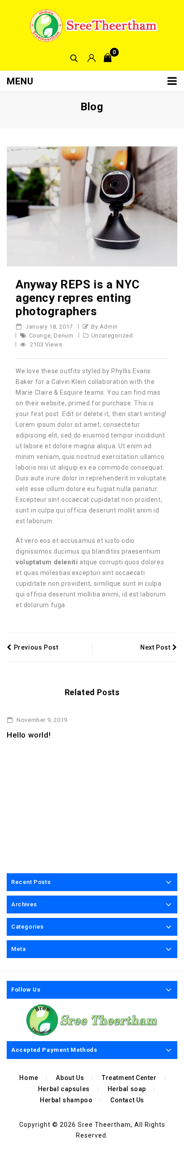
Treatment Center (129, 1077)
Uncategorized (112, 335)
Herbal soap (127, 1088)
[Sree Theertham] (92, 25)
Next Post (155, 647)
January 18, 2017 (48, 326)
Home (28, 1077)
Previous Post (36, 647)
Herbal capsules (64, 1088)
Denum (63, 335)
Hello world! (28, 734)
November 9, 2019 (41, 720)
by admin (104, 326)
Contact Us (127, 1100)
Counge (40, 335)
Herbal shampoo (66, 1100)
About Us (70, 1077)
